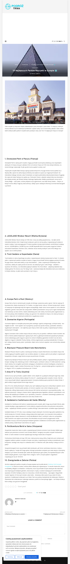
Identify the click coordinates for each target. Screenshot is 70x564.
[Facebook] (52, 41)
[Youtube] (60, 41)
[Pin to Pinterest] (43, 493)
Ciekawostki (25, 64)
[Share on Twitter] (41, 493)
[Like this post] (37, 493)
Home (16, 64)
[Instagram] (56, 41)
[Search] (64, 41)
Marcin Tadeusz (35, 73)
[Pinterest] (57, 41)
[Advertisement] (35, 26)
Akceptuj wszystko (31, 557)
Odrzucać (19, 557)
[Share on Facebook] (39, 493)
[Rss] (61, 41)
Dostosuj (10, 557)
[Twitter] (54, 41)
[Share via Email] (45, 493)
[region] (22, 548)
